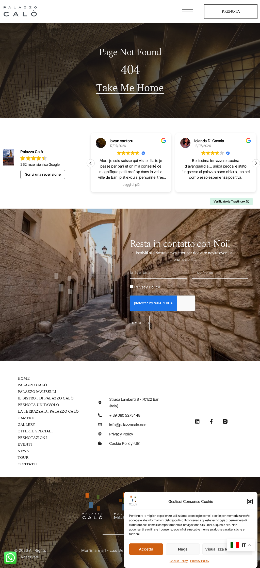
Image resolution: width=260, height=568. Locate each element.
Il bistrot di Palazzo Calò (45, 398)
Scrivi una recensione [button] (43, 174)
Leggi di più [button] (130, 184)
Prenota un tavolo (38, 405)
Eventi (25, 444)
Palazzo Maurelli (37, 391)
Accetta (146, 549)
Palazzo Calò (32, 385)
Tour (23, 457)
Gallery (26, 424)
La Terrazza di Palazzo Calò (48, 411)
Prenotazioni (32, 438)
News (23, 451)
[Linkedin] (197, 421)
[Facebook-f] (211, 421)
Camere (26, 418)
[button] (249, 501)
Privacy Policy (199, 561)
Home (23, 378)
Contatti (27, 464)
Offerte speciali (35, 431)
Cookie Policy (179, 561)
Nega (183, 549)
